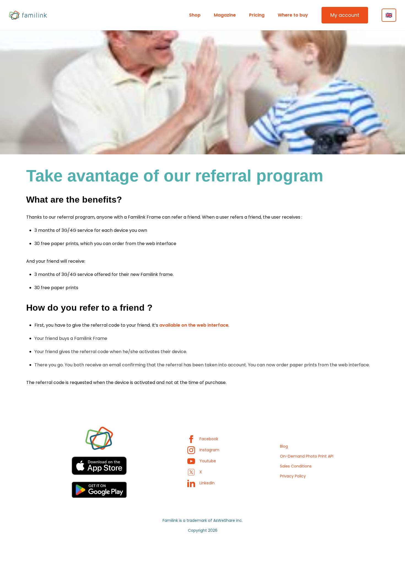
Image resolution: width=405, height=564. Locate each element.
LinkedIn (207, 483)
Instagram (209, 450)
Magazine (225, 15)
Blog (284, 446)
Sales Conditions (296, 466)
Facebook (208, 439)
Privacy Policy (293, 476)
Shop (195, 15)
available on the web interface (193, 325)
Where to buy (293, 15)
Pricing (256, 15)
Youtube (207, 461)
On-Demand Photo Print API (306, 456)
